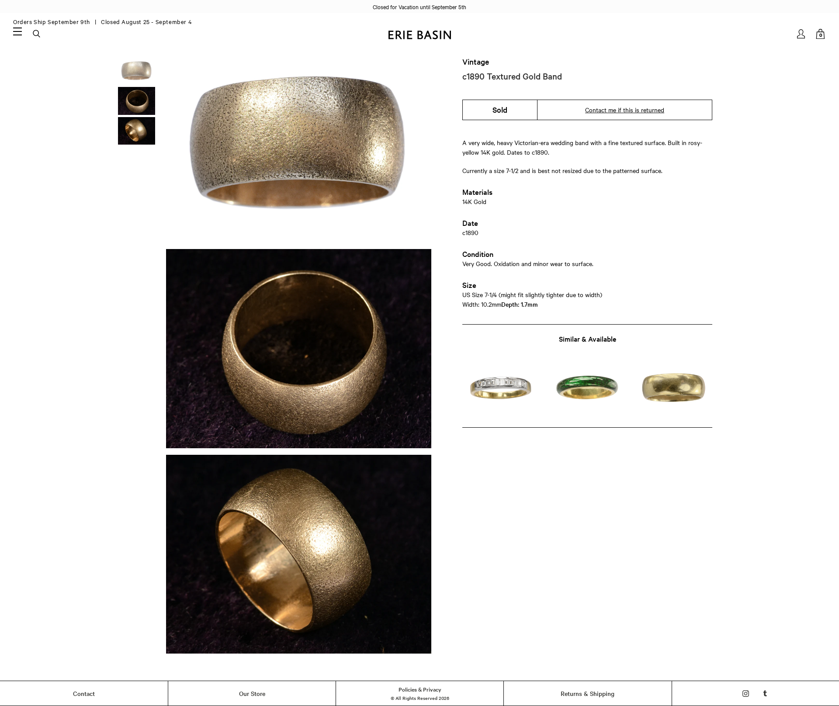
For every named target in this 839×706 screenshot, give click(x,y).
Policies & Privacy (420, 688)
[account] (801, 33)
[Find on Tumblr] (765, 693)
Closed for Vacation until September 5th (419, 6)
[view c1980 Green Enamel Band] (587, 388)
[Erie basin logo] (419, 33)
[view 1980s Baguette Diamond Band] (500, 388)
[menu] (17, 31)
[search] (37, 34)
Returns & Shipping (587, 693)
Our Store (252, 693)
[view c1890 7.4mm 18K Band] (674, 388)
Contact (84, 693)
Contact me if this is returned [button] (624, 109)
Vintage (475, 61)
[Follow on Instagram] (745, 693)
